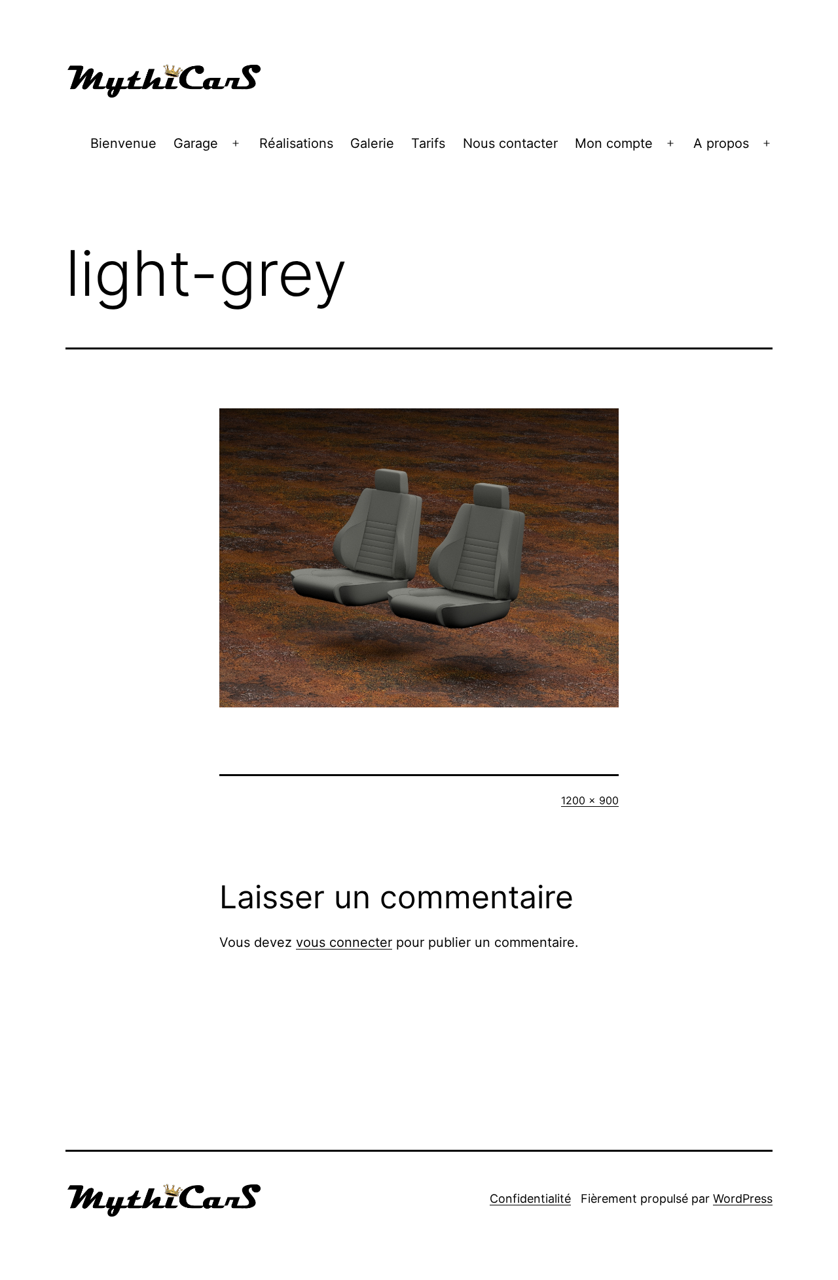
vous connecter (344, 942)
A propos (721, 143)
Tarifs (428, 143)
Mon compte (614, 143)
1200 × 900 (590, 800)
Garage (195, 143)
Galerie (372, 143)
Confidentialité (530, 1198)
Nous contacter (510, 143)
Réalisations (296, 143)
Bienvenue (123, 143)
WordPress (743, 1198)
